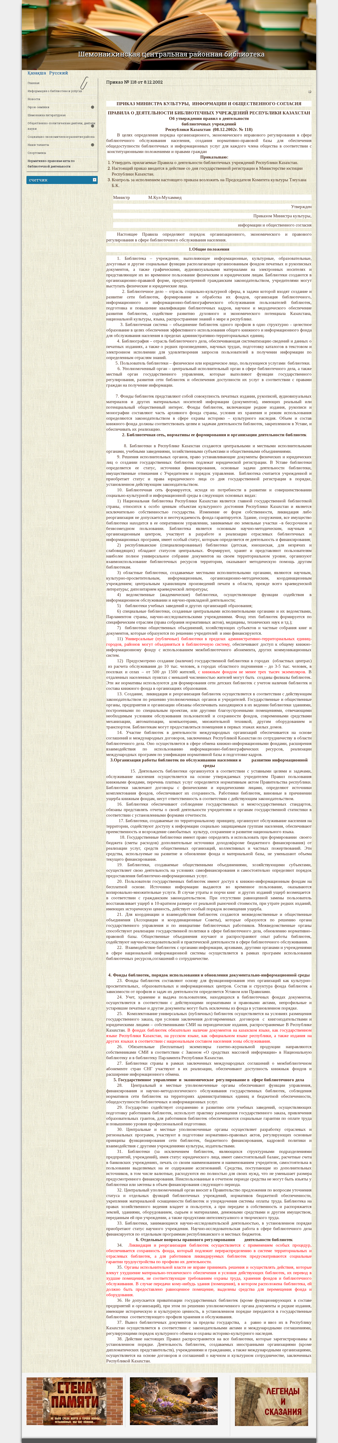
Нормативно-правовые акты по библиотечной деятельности (51, 163)
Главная (33, 83)
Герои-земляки (38, 107)
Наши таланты (38, 145)
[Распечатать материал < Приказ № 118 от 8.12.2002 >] (310, 92)
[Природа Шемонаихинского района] (174, 1401)
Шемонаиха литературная (47, 115)
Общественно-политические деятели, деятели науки (61, 125)
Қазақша (37, 73)
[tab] (95, 179)
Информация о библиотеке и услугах (55, 91)
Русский (58, 73)
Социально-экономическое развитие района (61, 137)
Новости (34, 99)
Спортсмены (37, 153)
